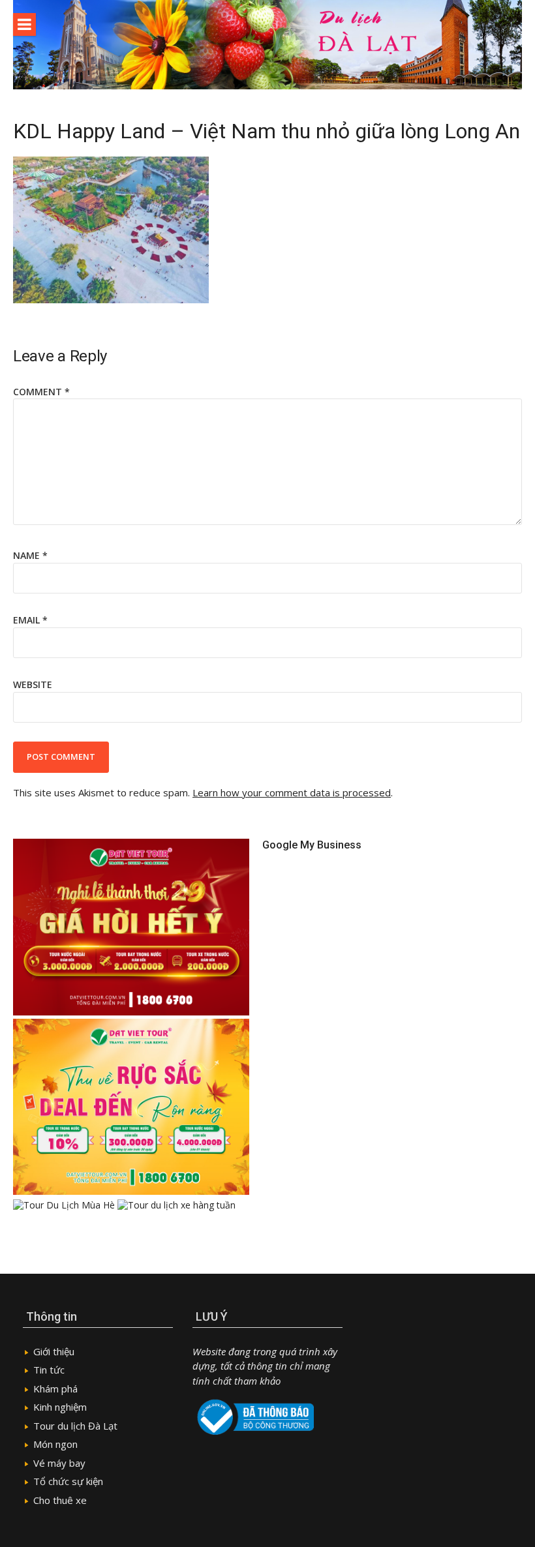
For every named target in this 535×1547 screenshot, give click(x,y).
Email (30, 620)
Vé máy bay (59, 1462)
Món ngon (55, 1443)
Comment (41, 391)
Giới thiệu (53, 1351)
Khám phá (55, 1388)
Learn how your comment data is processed (291, 792)
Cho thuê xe (60, 1500)
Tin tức (49, 1369)
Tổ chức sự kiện (68, 1481)
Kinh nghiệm (60, 1406)
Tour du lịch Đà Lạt (75, 1425)
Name (30, 555)
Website (32, 684)
